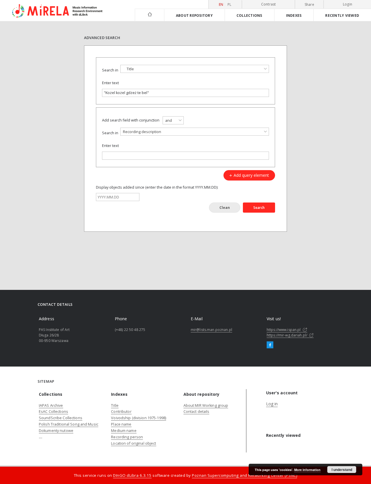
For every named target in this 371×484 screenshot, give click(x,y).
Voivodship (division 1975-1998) (138, 417)
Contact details (196, 411)
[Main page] (149, 15)
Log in (272, 403)
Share (309, 4)
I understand (342, 469)
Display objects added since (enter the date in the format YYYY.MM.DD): (157, 187)
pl (230, 4)
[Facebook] (270, 345)
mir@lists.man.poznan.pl (211, 329)
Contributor (121, 411)
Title (115, 405)
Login (347, 4)
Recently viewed (342, 15)
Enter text (110, 82)
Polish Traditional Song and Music (68, 424)
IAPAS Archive (51, 405)
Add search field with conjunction (130, 120)
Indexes (294, 15)
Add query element (250, 175)
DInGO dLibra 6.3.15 (132, 475)
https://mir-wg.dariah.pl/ (287, 335)
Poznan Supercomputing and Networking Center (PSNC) (244, 475)
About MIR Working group (205, 405)
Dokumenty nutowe (56, 430)
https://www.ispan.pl (284, 329)
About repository (194, 15)
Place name (121, 424)
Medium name (123, 430)
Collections (249, 15)
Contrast (268, 4)
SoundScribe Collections (60, 417)
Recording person (127, 437)
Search (259, 207)
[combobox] (194, 69)
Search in (110, 70)
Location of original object (133, 443)
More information (307, 470)
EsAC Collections (53, 411)
